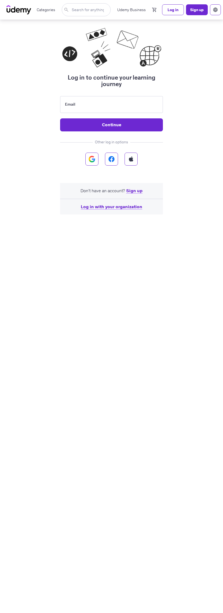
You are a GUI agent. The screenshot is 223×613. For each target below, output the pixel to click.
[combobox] (87, 9)
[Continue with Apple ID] (131, 159)
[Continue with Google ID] (91, 159)
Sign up (134, 190)
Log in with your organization (111, 206)
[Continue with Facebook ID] (111, 159)
